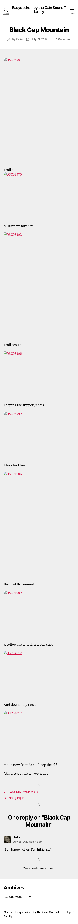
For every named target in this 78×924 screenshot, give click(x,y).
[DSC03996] (39, 374)
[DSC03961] (39, 110)
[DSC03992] (39, 285)
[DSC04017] (39, 734)
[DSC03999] (39, 435)
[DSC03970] (39, 195)
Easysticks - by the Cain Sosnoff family (39, 9)
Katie (19, 39)
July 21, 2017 (39, 39)
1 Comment (63, 39)
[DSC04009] (39, 614)
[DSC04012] (39, 674)
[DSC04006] (39, 525)
